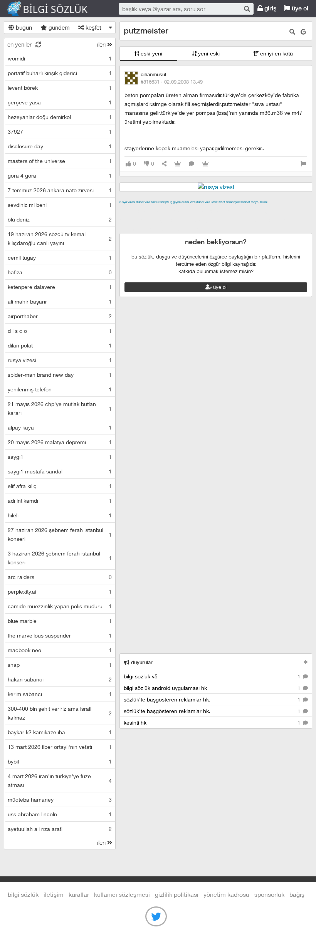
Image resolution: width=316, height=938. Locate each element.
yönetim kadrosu (226, 894)
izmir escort (134, 210)
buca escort (207, 210)
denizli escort (241, 210)
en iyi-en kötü (276, 53)
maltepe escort (170, 210)
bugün (23, 27)
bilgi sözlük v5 (213, 676)
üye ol (299, 8)
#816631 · (172, 82)
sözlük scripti (160, 202)
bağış (296, 894)
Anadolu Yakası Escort (212, 219)
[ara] (246, 8)
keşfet (92, 27)
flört (222, 202)
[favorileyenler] (205, 164)
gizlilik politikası (176, 894)
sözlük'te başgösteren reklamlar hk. (213, 699)
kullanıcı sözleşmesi (122, 894)
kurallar (79, 894)
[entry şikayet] (303, 164)
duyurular (141, 662)
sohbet (245, 202)
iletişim (54, 894)
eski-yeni (150, 53)
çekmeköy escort (160, 219)
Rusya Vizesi (127, 202)
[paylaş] (164, 164)
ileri (102, 44)
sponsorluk (269, 894)
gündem (58, 27)
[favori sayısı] (177, 164)
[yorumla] (191, 164)
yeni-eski (208, 53)
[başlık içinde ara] (292, 31)
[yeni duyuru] (306, 661)
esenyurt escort (139, 228)
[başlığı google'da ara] (303, 31)
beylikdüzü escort (184, 228)
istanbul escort (261, 219)
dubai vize (143, 202)
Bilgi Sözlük (54, 9)
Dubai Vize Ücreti (207, 202)
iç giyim (175, 202)
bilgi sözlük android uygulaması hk (213, 688)
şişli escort (296, 219)
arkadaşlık (233, 202)
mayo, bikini (259, 202)
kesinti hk (213, 722)
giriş (269, 8)
